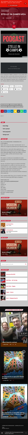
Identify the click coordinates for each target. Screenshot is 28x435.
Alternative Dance (5, 209)
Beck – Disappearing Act (12, 298)
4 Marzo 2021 (8, 18)
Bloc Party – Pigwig (10, 286)
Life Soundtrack (9, 230)
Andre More (4, 374)
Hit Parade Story (9, 224)
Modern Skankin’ (6, 212)
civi (20, 104)
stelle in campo (18, 106)
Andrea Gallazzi (5, 10)
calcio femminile (14, 104)
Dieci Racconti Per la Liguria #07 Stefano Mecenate (13, 377)
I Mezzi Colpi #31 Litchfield (9, 342)
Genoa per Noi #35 (10, 274)
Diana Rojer (4, 106)
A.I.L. (3, 339)
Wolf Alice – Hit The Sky (11, 280)
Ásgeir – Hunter (10, 292)
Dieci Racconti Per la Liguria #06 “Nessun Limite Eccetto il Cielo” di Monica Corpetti (13, 413)
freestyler (10, 106)
